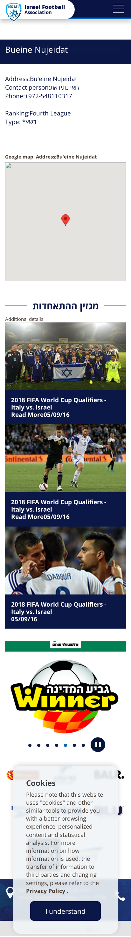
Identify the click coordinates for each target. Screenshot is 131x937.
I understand (65, 911)
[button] (118, 9)
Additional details (24, 319)
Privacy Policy (46, 891)
